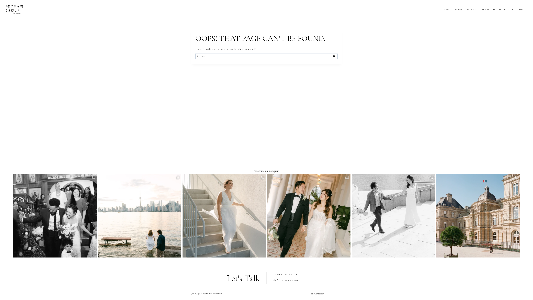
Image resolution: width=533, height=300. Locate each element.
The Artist (472, 9)
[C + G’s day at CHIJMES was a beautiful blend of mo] (308, 216)
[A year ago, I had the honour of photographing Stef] (224, 216)
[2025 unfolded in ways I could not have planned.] (139, 216)
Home (446, 9)
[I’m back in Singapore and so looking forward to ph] (393, 216)
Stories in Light (507, 9)
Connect (522, 9)
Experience (458, 9)
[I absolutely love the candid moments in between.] (55, 216)
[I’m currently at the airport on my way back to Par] (478, 216)
